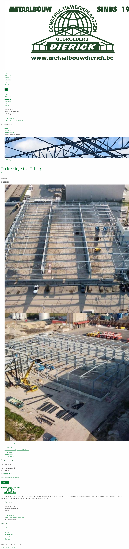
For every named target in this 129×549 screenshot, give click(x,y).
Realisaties (8, 80)
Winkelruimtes (9, 456)
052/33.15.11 (10, 118)
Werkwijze (8, 77)
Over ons (8, 75)
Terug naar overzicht (8, 444)
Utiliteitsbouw (9, 447)
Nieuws (7, 82)
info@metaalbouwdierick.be (15, 120)
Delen (2, 173)
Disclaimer (8, 537)
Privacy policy (9, 534)
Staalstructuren (10, 132)
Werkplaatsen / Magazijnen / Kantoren (17, 450)
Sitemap (7, 539)
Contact (7, 84)
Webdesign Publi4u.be (8, 547)
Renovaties (8, 452)
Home (6, 73)
